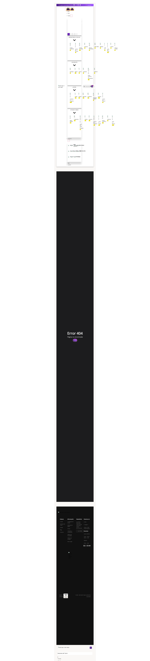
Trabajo (78, 156)
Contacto (89, 5)
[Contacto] (86, 5)
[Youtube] (80, 5)
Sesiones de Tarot (62, 524)
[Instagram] (76, 5)
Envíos (69, 528)
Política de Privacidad (70, 535)
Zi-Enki (61, 521)
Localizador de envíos (70, 522)
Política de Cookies (70, 538)
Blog (61, 529)
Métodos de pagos (70, 526)
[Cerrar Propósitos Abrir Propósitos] (69, 140)
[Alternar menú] (67, 9)
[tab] (69, 34)
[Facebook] (78, 5)
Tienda (61, 527)
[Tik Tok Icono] (74, 5)
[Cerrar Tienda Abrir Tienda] (71, 15)
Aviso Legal (70, 541)
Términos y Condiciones (70, 531)
